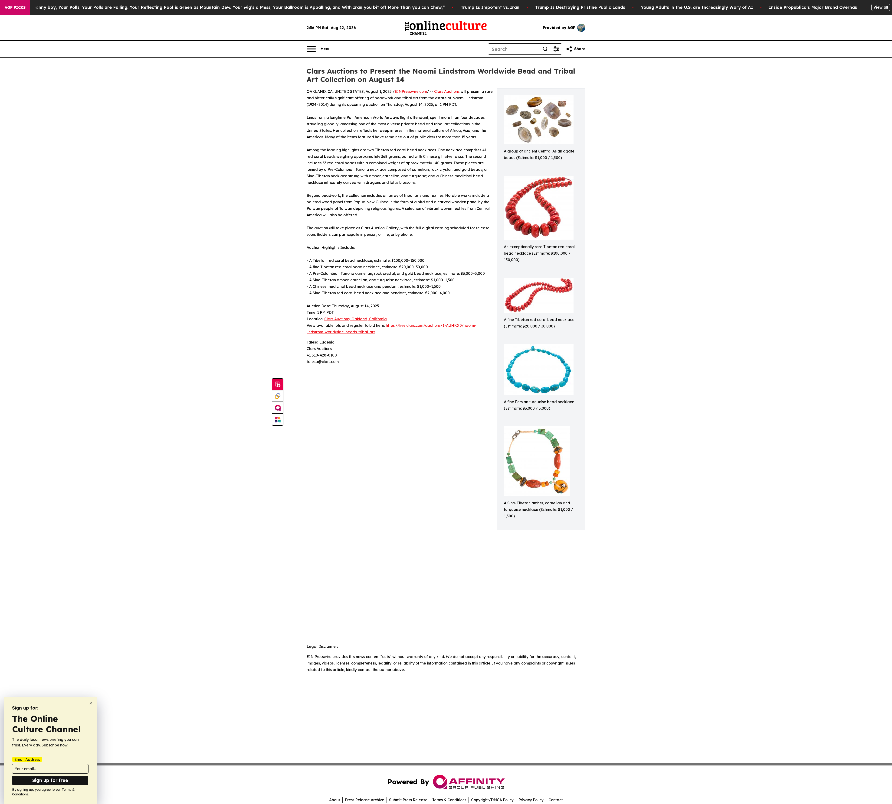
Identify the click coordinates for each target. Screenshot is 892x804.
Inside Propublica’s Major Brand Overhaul (814, 7)
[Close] (91, 703)
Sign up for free (50, 780)
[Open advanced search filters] (556, 49)
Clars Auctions (446, 91)
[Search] (545, 49)
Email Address (27, 759)
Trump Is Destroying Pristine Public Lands (580, 7)
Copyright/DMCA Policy (492, 800)
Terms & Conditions (449, 800)
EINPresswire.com (411, 91)
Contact (555, 800)
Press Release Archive (364, 800)
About (334, 800)
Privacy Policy (531, 800)
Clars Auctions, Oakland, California (355, 319)
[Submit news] (277, 384)
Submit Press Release (408, 800)
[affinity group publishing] (277, 408)
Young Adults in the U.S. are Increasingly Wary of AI (697, 7)
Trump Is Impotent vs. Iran (490, 7)
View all (880, 7)
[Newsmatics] (277, 419)
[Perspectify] (277, 396)
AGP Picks (15, 7)
